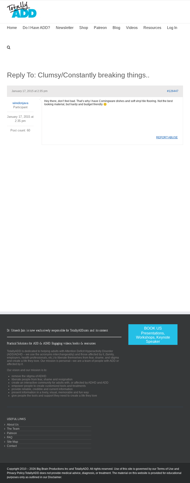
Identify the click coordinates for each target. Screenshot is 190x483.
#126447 (172, 91)
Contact (12, 445)
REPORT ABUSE (167, 137)
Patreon (12, 433)
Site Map (12, 441)
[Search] (8, 47)
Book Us (153, 334)
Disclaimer (54, 477)
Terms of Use (165, 468)
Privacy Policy (15, 473)
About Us (13, 424)
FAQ (9, 437)
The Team (13, 428)
